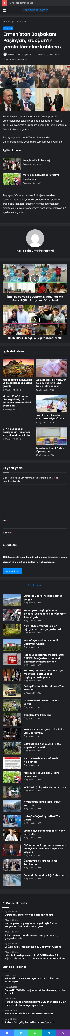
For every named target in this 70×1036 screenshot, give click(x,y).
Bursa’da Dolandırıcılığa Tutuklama (45, 875)
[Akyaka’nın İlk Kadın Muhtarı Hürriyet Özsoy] (51, 404)
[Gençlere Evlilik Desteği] (12, 164)
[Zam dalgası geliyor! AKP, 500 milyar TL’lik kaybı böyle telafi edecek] (51, 368)
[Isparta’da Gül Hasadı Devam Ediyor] (12, 705)
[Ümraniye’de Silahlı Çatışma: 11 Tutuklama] (12, 865)
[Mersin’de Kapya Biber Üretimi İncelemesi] (12, 179)
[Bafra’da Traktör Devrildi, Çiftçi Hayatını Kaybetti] (12, 748)
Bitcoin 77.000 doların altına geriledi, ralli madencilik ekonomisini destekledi (17, 401)
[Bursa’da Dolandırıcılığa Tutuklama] (12, 880)
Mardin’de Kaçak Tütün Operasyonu (50, 449)
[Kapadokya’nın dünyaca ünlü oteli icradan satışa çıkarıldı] (18, 368)
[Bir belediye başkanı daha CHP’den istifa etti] (12, 835)
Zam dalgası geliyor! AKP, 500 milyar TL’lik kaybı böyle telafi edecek (51, 383)
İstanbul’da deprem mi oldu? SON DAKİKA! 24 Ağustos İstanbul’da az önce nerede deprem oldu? (44, 658)
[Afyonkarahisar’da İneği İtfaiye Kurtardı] (12, 806)
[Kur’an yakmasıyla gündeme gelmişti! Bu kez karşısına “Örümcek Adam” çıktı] (12, 615)
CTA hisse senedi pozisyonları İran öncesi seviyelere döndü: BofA (17, 432)
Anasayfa (10, 21)
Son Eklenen (35, 585)
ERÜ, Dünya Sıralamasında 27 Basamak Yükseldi (41, 642)
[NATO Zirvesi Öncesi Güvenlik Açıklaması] (12, 763)
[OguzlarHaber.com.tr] (35, 10)
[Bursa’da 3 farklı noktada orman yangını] (12, 600)
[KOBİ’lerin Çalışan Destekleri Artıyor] (12, 792)
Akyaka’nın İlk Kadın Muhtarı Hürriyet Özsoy (50, 417)
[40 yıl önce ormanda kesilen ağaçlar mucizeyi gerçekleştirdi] (12, 630)
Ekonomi (21, 21)
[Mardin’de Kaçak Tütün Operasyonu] (51, 436)
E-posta (7, 532)
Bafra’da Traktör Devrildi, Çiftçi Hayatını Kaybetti (42, 745)
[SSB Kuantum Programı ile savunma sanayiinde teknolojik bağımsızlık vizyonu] (12, 850)
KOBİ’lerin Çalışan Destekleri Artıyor (45, 787)
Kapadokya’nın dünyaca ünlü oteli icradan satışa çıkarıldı (17, 383)
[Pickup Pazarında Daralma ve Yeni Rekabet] (12, 690)
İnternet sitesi (10, 545)
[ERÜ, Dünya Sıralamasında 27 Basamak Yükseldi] (12, 645)
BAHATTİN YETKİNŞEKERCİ (20, 54)
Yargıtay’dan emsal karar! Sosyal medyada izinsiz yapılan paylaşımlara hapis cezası (43, 674)
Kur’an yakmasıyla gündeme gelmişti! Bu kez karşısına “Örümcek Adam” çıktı (45, 614)
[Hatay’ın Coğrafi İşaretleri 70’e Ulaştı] (12, 821)
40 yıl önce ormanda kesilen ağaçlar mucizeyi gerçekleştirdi (38, 2)
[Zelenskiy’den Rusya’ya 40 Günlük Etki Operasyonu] (12, 734)
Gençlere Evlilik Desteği (36, 160)
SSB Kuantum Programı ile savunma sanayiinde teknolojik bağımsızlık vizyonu (45, 849)
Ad (5, 520)
